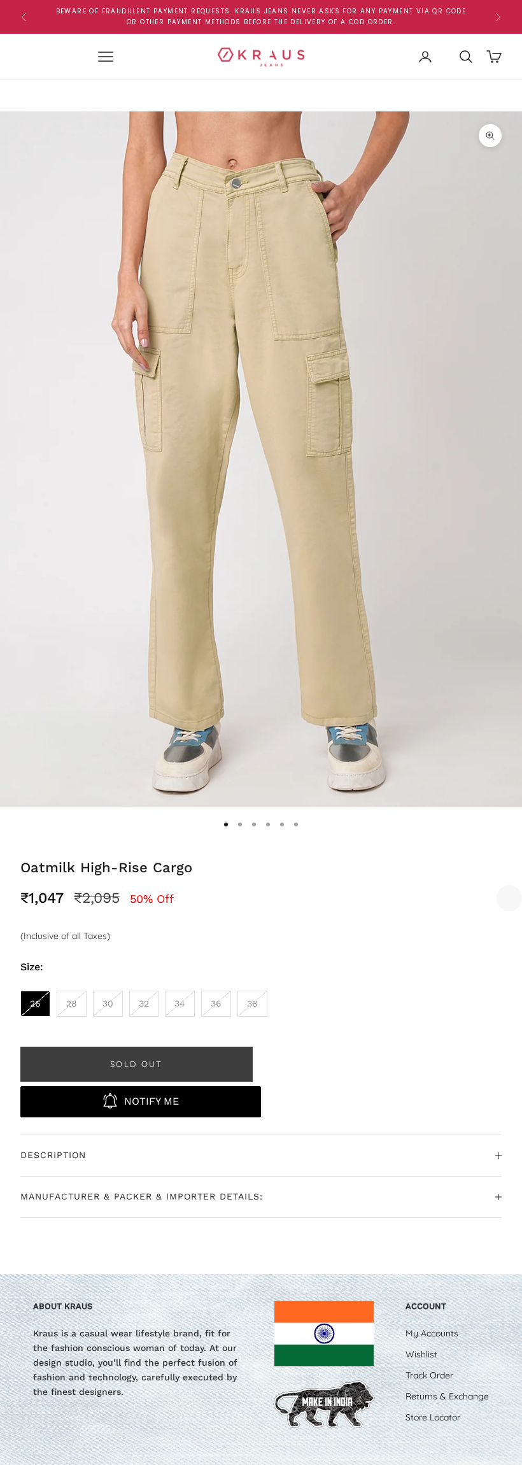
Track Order (429, 1375)
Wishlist (421, 1354)
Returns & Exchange (447, 1396)
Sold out (136, 1064)
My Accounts (432, 1333)
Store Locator (433, 1417)
